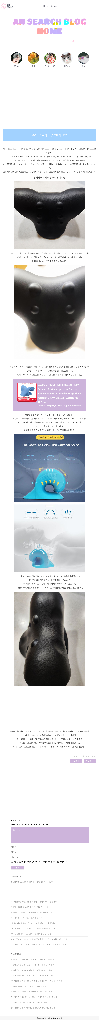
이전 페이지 (76, 760)
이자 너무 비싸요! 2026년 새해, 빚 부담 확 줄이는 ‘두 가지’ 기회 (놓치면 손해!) (39, 939)
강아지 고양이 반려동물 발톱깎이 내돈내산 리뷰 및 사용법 (32, 975)
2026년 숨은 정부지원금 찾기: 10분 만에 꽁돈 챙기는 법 (31, 934)
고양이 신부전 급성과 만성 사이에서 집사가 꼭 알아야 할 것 (33, 965)
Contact (54, 6)
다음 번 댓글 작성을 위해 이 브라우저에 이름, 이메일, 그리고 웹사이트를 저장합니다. (40, 862)
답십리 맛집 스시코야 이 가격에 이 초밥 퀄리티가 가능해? (32, 882)
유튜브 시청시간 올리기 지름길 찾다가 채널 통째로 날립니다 (33, 912)
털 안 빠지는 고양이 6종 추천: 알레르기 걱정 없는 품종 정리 (33, 959)
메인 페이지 (90, 760)
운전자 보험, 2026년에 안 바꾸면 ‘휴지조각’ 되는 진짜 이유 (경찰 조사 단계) (38, 945)
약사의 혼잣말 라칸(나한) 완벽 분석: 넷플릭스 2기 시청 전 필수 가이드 (36, 902)
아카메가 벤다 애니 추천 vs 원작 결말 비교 (26, 918)
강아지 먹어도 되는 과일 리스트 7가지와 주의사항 (29, 1002)
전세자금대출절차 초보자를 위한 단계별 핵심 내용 (29, 907)
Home (46, 6)
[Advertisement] (49, 105)
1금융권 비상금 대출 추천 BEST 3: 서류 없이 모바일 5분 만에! (33, 923)
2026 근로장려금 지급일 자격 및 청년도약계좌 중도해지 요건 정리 (35, 928)
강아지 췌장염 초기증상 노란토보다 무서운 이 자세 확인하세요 (34, 997)
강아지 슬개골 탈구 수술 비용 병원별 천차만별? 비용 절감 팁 (33, 1008)
